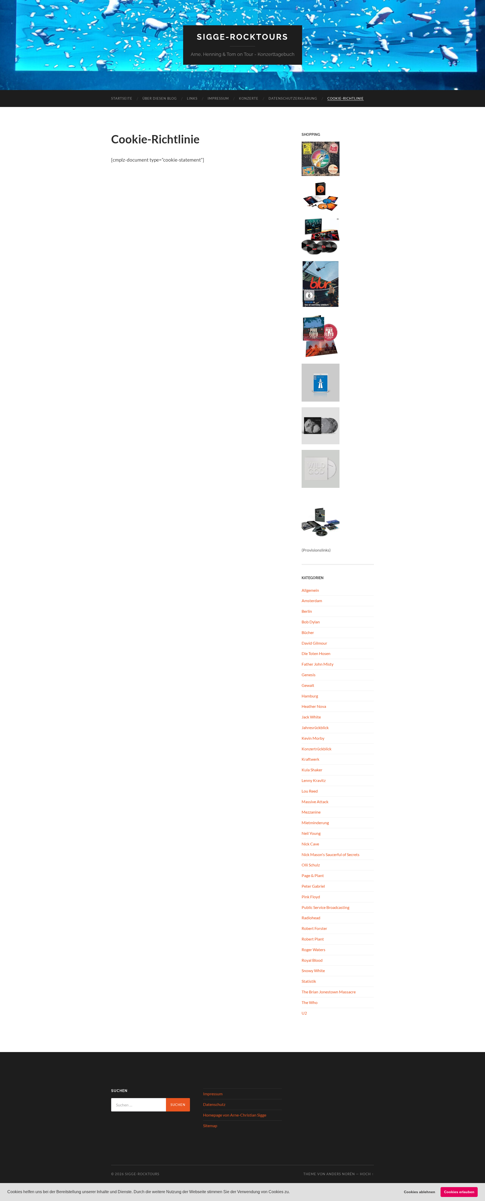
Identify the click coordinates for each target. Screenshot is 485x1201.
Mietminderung (315, 822)
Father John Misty (317, 664)
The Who (310, 1002)
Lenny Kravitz (314, 780)
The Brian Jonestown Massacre (329, 991)
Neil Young (311, 833)
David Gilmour (314, 643)
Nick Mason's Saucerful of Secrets (330, 854)
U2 (304, 1013)
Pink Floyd (311, 896)
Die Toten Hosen (316, 653)
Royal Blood (312, 960)
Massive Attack (315, 801)
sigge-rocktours (242, 36)
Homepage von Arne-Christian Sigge (234, 1114)
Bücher (308, 632)
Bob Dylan (311, 621)
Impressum (218, 98)
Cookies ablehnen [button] (419, 1192)
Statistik (309, 981)
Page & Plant (313, 875)
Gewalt (308, 685)
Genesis (309, 674)
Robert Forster (314, 928)
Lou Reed (310, 791)
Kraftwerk (310, 759)
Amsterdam (312, 600)
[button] (291, 1192)
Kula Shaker (312, 769)
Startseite (121, 98)
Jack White (311, 716)
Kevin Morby (313, 738)
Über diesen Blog (159, 98)
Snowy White (313, 970)
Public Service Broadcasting (325, 907)
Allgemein (310, 590)
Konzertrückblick (316, 748)
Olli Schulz (311, 864)
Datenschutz (214, 1104)
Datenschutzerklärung (293, 98)
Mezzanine (311, 812)
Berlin (307, 611)
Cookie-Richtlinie (345, 98)
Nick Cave (310, 843)
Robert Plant (313, 938)
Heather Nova (314, 706)
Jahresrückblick (315, 727)
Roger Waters (313, 949)
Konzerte (248, 98)
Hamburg (310, 695)
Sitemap (210, 1125)
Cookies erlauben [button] (459, 1192)
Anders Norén (340, 1174)
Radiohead (311, 917)
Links (192, 98)
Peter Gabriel (313, 886)
